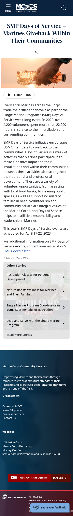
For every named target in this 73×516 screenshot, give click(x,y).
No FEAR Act (35, 497)
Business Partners (13, 414)
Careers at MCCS (12, 406)
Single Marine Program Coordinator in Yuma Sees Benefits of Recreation (33, 307)
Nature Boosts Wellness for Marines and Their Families (31, 292)
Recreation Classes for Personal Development (28, 277)
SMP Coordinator (16, 251)
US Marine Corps (12, 442)
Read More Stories (19, 335)
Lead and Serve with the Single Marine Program (33, 323)
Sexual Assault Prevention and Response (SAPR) (31, 454)
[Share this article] (36, 52)
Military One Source (14, 450)
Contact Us (9, 418)
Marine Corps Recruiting (17, 446)
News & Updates (12, 410)
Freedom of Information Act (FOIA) (47, 500)
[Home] (26, 8)
